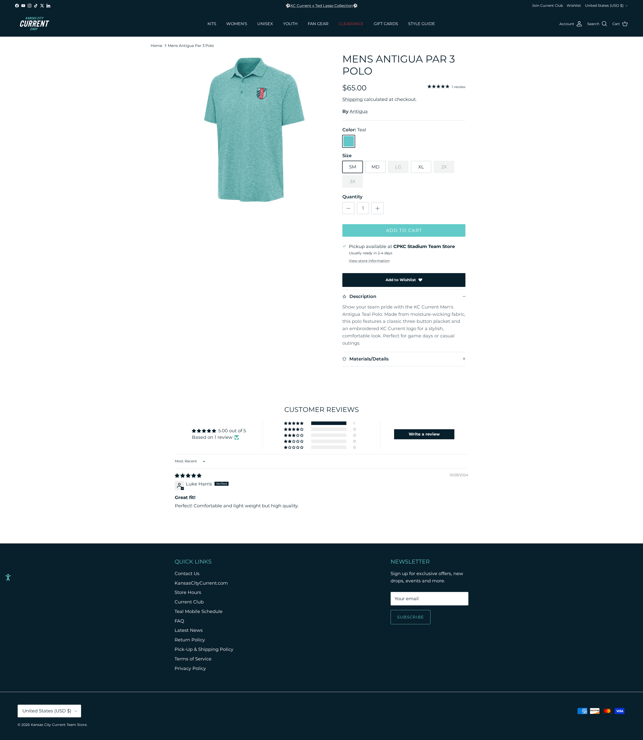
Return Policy (190, 640)
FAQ (179, 621)
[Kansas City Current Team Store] (34, 23)
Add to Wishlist (401, 279)
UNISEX (265, 23)
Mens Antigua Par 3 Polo (191, 45)
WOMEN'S (236, 23)
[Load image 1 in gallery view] (254, 130)
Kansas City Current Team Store (59, 724)
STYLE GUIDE (421, 23)
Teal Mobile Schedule (199, 611)
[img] (188, 475)
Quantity (352, 197)
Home (156, 45)
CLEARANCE (351, 23)
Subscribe (410, 617)
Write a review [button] (424, 434)
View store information (369, 261)
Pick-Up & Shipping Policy (204, 649)
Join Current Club (547, 5)
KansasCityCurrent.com (201, 583)
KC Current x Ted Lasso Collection (321, 5)
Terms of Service (193, 659)
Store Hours (188, 592)
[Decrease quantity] (348, 208)
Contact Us (187, 573)
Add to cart (404, 230)
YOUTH (290, 23)
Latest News (189, 630)
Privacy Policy (190, 668)
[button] (294, 423)
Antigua (359, 111)
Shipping (352, 99)
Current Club (189, 602)
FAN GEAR (318, 23)
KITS (211, 23)
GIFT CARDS (386, 23)
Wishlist (574, 5)
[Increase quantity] (377, 208)
